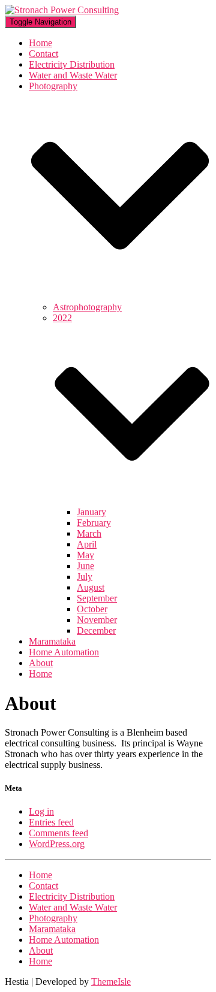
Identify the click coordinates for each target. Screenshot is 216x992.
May (85, 555)
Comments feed (58, 833)
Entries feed (51, 822)
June (85, 566)
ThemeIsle (111, 981)
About (41, 663)
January (91, 512)
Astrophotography (87, 307)
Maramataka (52, 641)
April (87, 544)
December (96, 630)
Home (40, 43)
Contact (43, 54)
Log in (41, 811)
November (97, 620)
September (97, 598)
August (90, 587)
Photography (53, 918)
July (84, 576)
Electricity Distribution (72, 64)
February (94, 523)
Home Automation (64, 652)
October (92, 609)
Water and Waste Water (73, 75)
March (89, 533)
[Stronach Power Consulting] (62, 10)
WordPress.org (57, 844)
